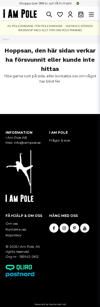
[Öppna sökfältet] (49, 14)
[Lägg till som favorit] (59, 14)
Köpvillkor (14, 235)
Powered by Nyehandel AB (50, 304)
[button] (77, 3)
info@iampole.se (27, 142)
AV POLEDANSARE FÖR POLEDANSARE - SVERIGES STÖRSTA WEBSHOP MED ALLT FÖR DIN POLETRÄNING (50, 28)
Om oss (12, 223)
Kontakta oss (16, 229)
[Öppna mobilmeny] (91, 14)
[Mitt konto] (70, 14)
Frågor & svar (60, 140)
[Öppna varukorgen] (81, 14)
